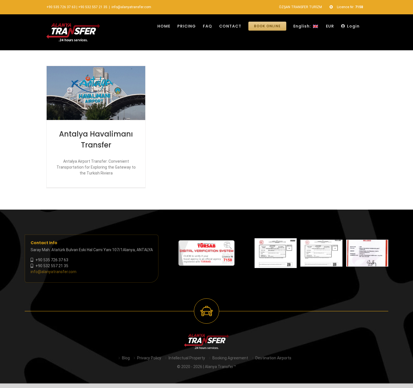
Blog (126, 358)
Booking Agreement (230, 358)
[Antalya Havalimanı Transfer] (96, 93)
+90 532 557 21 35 (92, 7)
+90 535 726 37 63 (61, 7)
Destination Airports (273, 358)
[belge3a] (367, 253)
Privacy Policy (149, 358)
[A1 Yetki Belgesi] (321, 253)
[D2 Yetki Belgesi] (275, 253)
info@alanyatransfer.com (131, 7)
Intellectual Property (187, 358)
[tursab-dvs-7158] (206, 243)
